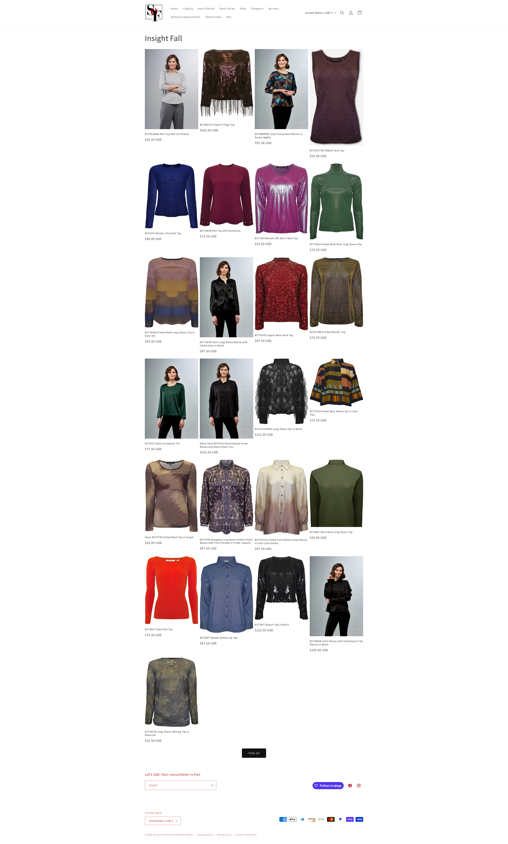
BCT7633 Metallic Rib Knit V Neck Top (276, 238)
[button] (342, 12)
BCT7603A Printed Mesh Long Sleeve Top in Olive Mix (170, 334)
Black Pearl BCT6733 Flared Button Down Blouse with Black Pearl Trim (224, 445)
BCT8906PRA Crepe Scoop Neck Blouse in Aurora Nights (278, 135)
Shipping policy (205, 834)
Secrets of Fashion (162, 834)
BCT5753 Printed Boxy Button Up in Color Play (334, 413)
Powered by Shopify (183, 834)
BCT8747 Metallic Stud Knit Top (163, 233)
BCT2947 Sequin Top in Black (272, 624)
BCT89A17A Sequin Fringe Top (217, 124)
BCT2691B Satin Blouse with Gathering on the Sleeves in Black (336, 643)
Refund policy (224, 834)
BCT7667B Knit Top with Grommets (220, 230)
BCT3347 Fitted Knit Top (159, 629)
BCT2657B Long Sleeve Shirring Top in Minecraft (167, 733)
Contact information (246, 834)
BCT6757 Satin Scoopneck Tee (162, 443)
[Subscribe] (211, 785)
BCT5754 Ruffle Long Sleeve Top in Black (278, 429)
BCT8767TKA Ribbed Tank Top (327, 150)
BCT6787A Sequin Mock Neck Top (274, 335)
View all (254, 753)
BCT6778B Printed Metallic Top (327, 332)
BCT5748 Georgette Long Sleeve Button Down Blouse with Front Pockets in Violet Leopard (226, 541)
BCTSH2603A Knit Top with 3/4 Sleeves (167, 134)
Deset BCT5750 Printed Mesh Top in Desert (169, 537)
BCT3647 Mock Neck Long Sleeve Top (331, 532)
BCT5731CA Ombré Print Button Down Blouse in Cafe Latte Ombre (281, 541)
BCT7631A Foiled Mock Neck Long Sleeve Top (336, 244)
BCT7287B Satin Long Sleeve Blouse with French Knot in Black (223, 344)
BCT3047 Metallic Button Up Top (218, 637)
